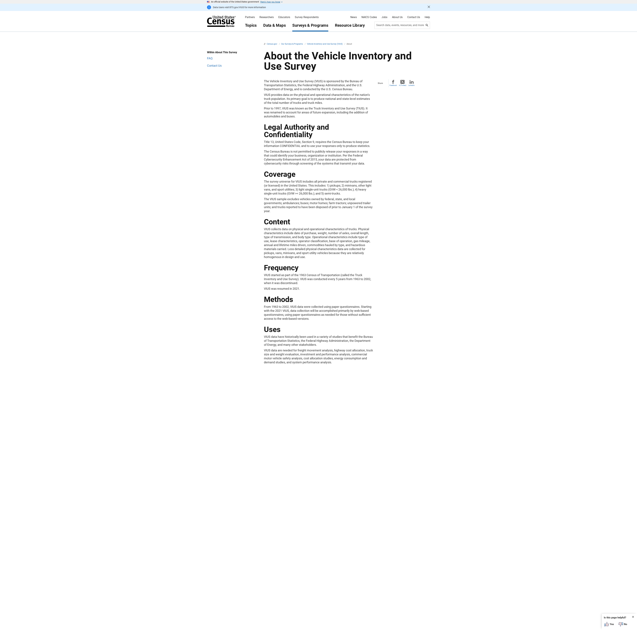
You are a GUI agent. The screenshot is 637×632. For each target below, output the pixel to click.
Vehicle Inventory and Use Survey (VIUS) (325, 44)
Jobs (384, 17)
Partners (250, 17)
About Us (397, 17)
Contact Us (413, 17)
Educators (284, 17)
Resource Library (350, 25)
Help (427, 17)
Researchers (266, 17)
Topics (251, 25)
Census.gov (272, 44)
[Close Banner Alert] (429, 7)
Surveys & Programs (310, 25)
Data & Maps (274, 25)
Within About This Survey (222, 52)
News (353, 17)
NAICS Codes (369, 17)
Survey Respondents (307, 17)
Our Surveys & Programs (292, 44)
